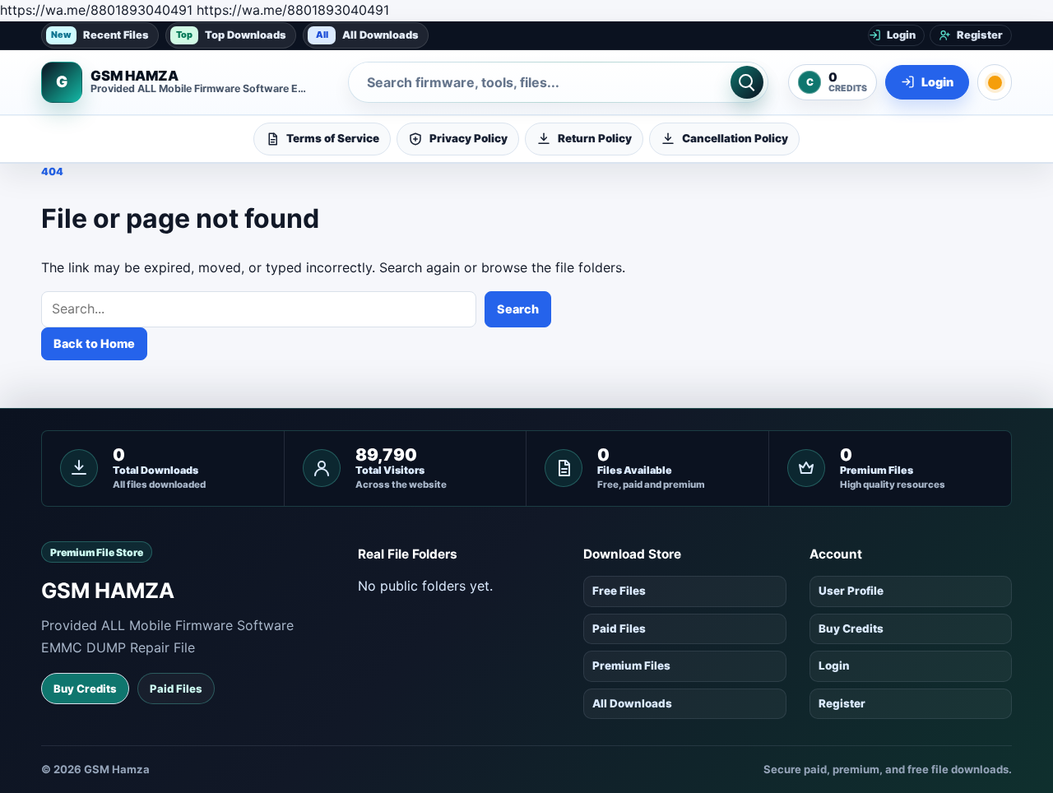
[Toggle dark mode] (994, 82)
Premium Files (631, 665)
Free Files (619, 590)
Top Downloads (231, 34)
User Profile (851, 590)
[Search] (747, 82)
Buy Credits (85, 688)
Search (518, 309)
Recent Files (100, 34)
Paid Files (176, 688)
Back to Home (94, 343)
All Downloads (368, 34)
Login (834, 665)
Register (842, 703)
